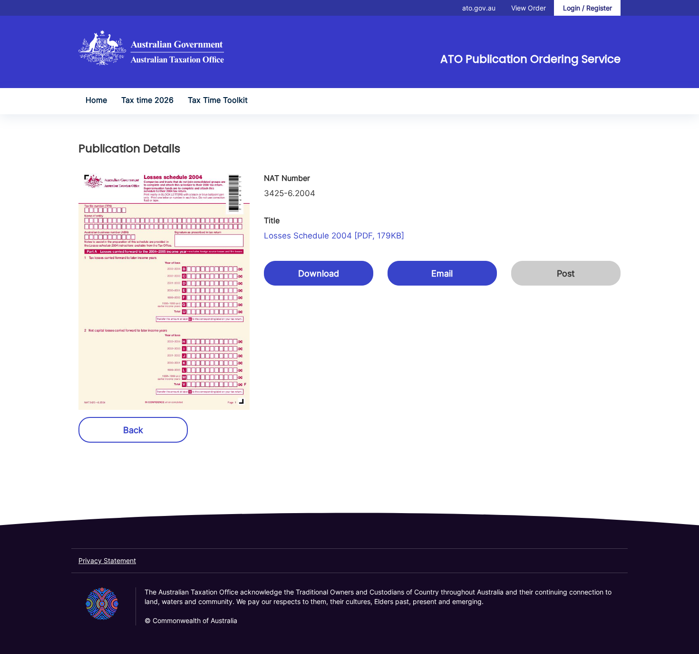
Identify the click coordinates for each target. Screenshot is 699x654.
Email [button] (442, 273)
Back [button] (133, 430)
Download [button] (318, 273)
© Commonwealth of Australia (191, 620)
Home (96, 100)
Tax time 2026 (147, 100)
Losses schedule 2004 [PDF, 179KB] (334, 235)
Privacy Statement (107, 560)
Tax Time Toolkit (218, 100)
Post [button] (566, 273)
